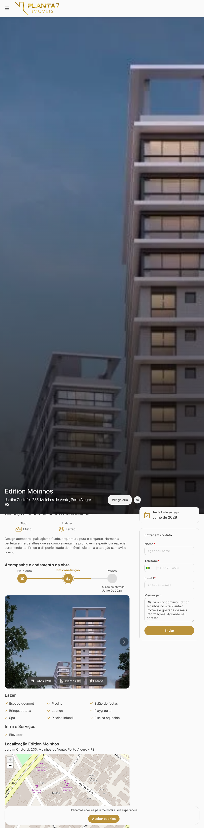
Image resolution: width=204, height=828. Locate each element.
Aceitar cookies (104, 819)
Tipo (23, 523)
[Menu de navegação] (7, 8)
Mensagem (152, 595)
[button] (67, 673)
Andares (67, 523)
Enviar (169, 631)
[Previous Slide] (10, 641)
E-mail (150, 578)
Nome (149, 544)
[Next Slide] (124, 641)
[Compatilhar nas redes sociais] (137, 499)
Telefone (152, 561)
